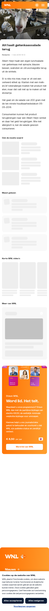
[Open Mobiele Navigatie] (43, 5)
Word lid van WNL (24, 447)
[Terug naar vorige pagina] (4, 34)
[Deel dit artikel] (44, 34)
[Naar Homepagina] (7, 5)
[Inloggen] (37, 5)
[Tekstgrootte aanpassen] (38, 34)
